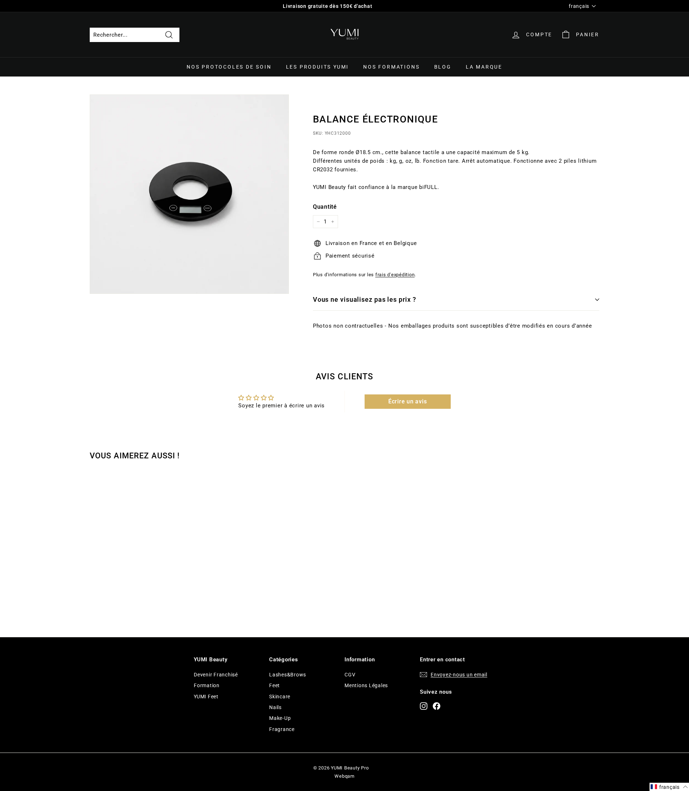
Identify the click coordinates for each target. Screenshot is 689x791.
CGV (349, 674)
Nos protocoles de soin (229, 67)
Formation (207, 685)
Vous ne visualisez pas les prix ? (364, 299)
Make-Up (280, 718)
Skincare (279, 696)
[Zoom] (189, 194)
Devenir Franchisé (216, 674)
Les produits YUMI (317, 67)
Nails (275, 707)
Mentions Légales (366, 685)
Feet (274, 685)
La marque (484, 67)
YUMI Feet (206, 696)
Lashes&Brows (287, 674)
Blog (442, 67)
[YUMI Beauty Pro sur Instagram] (423, 706)
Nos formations (391, 67)
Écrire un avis (407, 401)
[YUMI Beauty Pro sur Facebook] (436, 706)
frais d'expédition (395, 274)
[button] (669, 787)
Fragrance (282, 729)
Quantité (325, 206)
